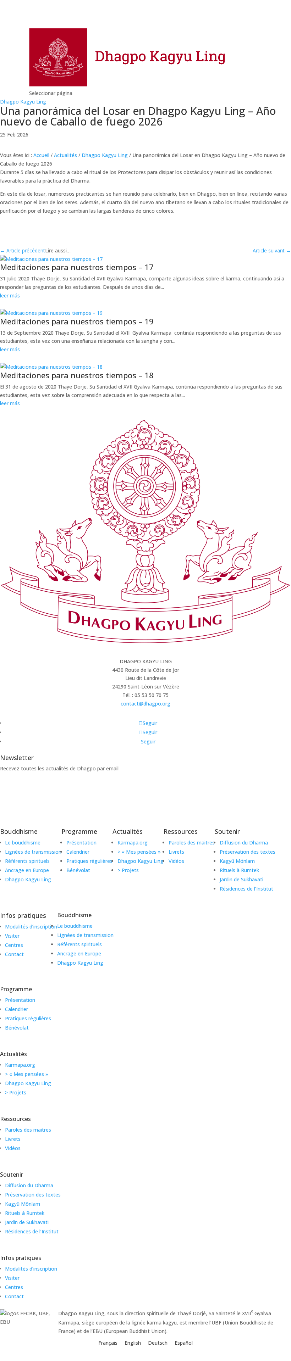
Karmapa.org (20, 1064)
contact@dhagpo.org (145, 703)
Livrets (13, 1139)
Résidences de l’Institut (32, 1231)
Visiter (12, 1277)
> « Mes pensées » (26, 1074)
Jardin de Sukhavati (27, 1222)
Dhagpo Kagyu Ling (23, 101)
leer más (10, 295)
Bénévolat (17, 1027)
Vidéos (13, 1148)
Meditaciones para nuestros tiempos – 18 (77, 375)
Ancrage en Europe (79, 953)
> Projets (15, 1092)
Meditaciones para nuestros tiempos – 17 (77, 267)
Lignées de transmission (85, 935)
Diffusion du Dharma (29, 1185)
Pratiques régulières (28, 1018)
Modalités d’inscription (31, 1268)
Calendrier (16, 1009)
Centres (14, 1287)
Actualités (65, 155)
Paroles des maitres (28, 1129)
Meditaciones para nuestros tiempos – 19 (77, 321)
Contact (14, 1296)
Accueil (41, 155)
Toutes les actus (36, 145)
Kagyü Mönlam (22, 1203)
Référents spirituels (79, 944)
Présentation (20, 1000)
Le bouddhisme (75, 925)
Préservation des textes (33, 1194)
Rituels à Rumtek (24, 1213)
